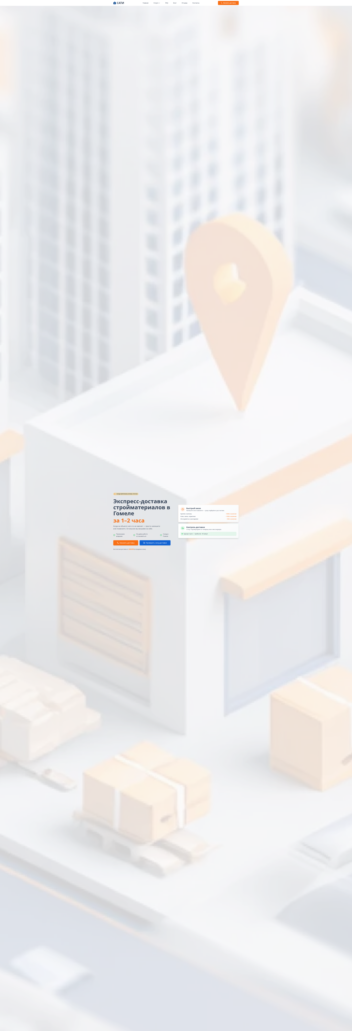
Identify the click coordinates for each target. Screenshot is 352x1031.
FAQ (166, 3)
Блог (175, 3)
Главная (145, 3)
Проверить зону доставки (156, 543)
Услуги (156, 3)
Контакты (195, 3)
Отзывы (184, 3)
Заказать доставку (127, 543)
